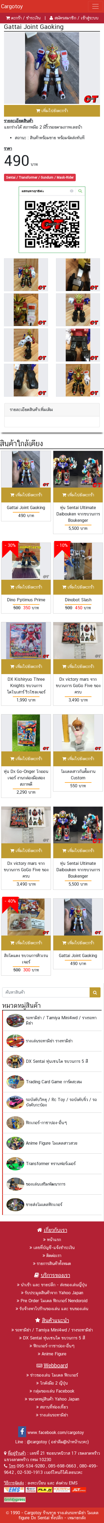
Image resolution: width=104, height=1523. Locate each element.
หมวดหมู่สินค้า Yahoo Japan (54, 1399)
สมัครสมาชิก (65, 17)
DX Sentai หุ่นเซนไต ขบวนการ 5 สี (54, 1337)
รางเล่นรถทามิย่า (54, 1415)
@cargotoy (37, 1441)
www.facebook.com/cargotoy (55, 1432)
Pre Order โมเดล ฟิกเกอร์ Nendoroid (54, 1300)
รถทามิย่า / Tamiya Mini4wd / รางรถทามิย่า (54, 1329)
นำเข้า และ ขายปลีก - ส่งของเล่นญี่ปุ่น (54, 1284)
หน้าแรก (54, 1239)
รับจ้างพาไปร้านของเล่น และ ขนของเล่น (53, 1308)
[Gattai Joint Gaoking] (52, 67)
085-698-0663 (62, 1466)
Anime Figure (54, 1353)
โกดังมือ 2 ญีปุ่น (54, 1383)
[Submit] (95, 992)
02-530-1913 (30, 1472)
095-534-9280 (31, 1466)
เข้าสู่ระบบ (89, 17)
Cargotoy (12, 6)
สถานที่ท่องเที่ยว (54, 1407)
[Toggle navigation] (95, 6)
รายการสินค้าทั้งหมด (54, 1263)
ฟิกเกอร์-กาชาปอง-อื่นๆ (54, 1345)
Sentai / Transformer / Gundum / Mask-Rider (40, 177)
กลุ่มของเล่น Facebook (53, 1391)
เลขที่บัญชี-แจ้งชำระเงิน (54, 1247)
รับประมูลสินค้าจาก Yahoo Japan (54, 1292)
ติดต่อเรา (53, 1255)
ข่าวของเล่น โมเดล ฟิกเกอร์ (54, 1375)
